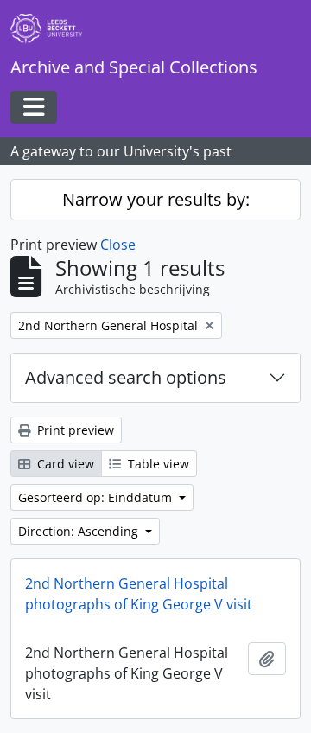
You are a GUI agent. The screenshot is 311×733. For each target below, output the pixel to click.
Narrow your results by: (156, 199)
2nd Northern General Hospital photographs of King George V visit (138, 594)
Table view (156, 464)
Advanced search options (125, 377)
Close (118, 244)
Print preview (74, 430)
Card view (64, 464)
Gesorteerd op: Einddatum (96, 497)
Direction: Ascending (80, 531)
